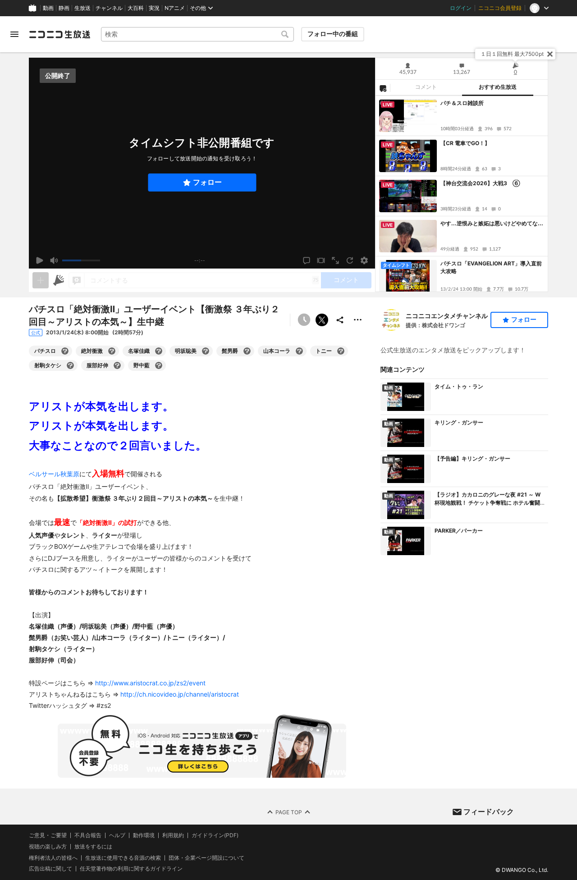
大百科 (136, 8)
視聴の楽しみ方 (48, 846)
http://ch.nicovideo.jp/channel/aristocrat (179, 694)
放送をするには (93, 846)
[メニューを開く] (14, 34)
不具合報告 (87, 835)
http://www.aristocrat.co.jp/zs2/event (150, 683)
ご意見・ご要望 (48, 835)
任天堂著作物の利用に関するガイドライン (131, 869)
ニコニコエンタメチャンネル (447, 315)
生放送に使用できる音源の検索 (123, 858)
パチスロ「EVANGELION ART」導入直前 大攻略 (491, 267)
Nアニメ (175, 8)
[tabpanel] (462, 194)
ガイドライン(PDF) (215, 835)
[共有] (340, 320)
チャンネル (109, 8)
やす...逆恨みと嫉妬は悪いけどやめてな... (491, 223)
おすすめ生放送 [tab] (498, 87)
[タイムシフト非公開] (304, 320)
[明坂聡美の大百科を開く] (205, 351)
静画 (64, 8)
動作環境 (144, 835)
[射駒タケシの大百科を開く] (70, 365)
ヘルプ (117, 835)
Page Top (288, 812)
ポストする (322, 320)
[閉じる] (550, 54)
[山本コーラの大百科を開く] (299, 351)
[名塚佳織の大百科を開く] (158, 351)
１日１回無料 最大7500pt (512, 53)
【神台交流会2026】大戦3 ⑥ (480, 183)
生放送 (82, 8)
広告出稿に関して (50, 869)
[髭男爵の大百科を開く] (247, 351)
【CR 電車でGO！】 (465, 143)
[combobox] (197, 34)
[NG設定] (383, 88)
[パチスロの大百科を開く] (65, 351)
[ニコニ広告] (58, 280)
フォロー (207, 182)
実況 (154, 8)
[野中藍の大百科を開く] (158, 365)
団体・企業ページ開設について (206, 858)
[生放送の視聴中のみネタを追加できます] (40, 280)
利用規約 (173, 835)
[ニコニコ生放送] (59, 34)
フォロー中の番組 (332, 33)
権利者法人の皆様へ (53, 857)
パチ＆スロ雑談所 (462, 103)
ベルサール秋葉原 (54, 474)
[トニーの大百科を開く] (340, 351)
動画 (48, 8)
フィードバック (488, 811)
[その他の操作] (358, 320)
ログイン (461, 8)
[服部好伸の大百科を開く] (117, 365)
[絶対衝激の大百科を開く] (111, 351)
